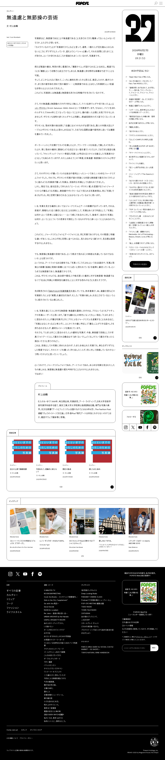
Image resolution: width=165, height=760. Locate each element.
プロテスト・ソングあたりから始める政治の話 (97, 630)
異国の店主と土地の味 (52, 711)
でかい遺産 (48, 662)
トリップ (11, 599)
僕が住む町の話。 (50, 685)
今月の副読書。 (49, 682)
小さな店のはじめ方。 (51, 701)
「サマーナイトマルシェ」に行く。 (140, 153)
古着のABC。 (49, 688)
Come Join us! (12, 730)
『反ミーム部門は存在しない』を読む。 (141, 168)
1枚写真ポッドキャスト (89, 590)
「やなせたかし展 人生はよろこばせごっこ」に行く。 (141, 217)
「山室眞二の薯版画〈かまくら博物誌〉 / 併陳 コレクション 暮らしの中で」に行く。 (141, 225)
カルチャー (12, 595)
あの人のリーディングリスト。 (54, 623)
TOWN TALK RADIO (89, 610)
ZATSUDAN (85, 613)
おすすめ (47, 633)
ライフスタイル (14, 612)
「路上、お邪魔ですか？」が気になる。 (142, 243)
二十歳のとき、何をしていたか (55, 675)
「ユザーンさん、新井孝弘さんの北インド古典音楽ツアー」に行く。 (142, 111)
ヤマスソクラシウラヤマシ (53, 668)
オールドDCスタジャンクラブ (54, 630)
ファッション (13, 607)
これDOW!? (85, 620)
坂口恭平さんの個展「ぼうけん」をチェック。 (142, 158)
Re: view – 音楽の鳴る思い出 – (56, 613)
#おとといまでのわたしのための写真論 (17, 44)
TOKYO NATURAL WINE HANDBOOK (95, 653)
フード (10, 603)
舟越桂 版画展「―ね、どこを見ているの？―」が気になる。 (141, 100)
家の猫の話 (48, 698)
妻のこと (47, 692)
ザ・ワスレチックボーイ (52, 659)
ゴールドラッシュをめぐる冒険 (54, 652)
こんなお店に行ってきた (52, 655)
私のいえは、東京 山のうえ (53, 718)
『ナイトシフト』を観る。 (137, 163)
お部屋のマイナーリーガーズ (54, 640)
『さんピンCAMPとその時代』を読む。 (141, 141)
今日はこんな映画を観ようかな (55, 678)
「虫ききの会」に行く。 (136, 131)
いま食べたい (49, 626)
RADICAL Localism (51, 610)
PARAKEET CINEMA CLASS (91, 597)
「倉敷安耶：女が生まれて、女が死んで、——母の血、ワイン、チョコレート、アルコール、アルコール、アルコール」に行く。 (142, 91)
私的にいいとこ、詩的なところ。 (55, 721)
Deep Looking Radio (89, 593)
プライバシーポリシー (142, 637)
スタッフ (24, 730)
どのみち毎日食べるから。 (90, 626)
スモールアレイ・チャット (90, 623)
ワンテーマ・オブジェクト (53, 672)
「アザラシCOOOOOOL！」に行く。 (141, 135)
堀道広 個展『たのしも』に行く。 (140, 106)
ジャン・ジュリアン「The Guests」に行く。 (141, 175)
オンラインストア (36, 730)
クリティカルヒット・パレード (54, 649)
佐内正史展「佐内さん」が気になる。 (142, 123)
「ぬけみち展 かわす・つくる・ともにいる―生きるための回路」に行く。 (141, 182)
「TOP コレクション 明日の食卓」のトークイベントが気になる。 (142, 210)
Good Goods (49, 607)
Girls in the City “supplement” (56, 600)
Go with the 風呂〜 (51, 603)
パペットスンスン (50, 665)
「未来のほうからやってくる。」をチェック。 (141, 255)
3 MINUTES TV (49, 590)
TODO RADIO (86, 607)
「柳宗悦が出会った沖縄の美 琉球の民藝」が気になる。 (142, 117)
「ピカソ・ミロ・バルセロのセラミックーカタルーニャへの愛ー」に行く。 (141, 248)
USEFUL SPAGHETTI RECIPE (54, 620)
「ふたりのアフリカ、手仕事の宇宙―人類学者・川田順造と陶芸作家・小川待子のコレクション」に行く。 (142, 203)
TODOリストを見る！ (140, 264)
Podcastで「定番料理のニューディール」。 (96, 600)
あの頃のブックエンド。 (89, 617)
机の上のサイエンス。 (51, 705)
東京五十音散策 (50, 708)
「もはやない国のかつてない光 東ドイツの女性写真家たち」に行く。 (141, 188)
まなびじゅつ (85, 633)
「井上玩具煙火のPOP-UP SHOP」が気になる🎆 (141, 147)
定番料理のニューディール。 (54, 695)
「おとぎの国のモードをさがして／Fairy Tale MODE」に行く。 (141, 82)
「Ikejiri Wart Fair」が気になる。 (140, 77)
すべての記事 (14, 590)
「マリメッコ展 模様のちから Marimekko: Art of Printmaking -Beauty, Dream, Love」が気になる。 (141, 235)
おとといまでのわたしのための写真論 (57, 636)
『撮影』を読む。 (134, 127)
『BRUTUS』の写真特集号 (59, 291)
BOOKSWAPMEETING (52, 593)
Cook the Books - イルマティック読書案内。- (61, 597)
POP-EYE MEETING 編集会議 (92, 603)
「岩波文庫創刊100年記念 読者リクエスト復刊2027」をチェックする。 (142, 195)
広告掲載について (12, 738)
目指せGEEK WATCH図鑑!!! (54, 714)
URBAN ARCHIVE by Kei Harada (56, 617)
